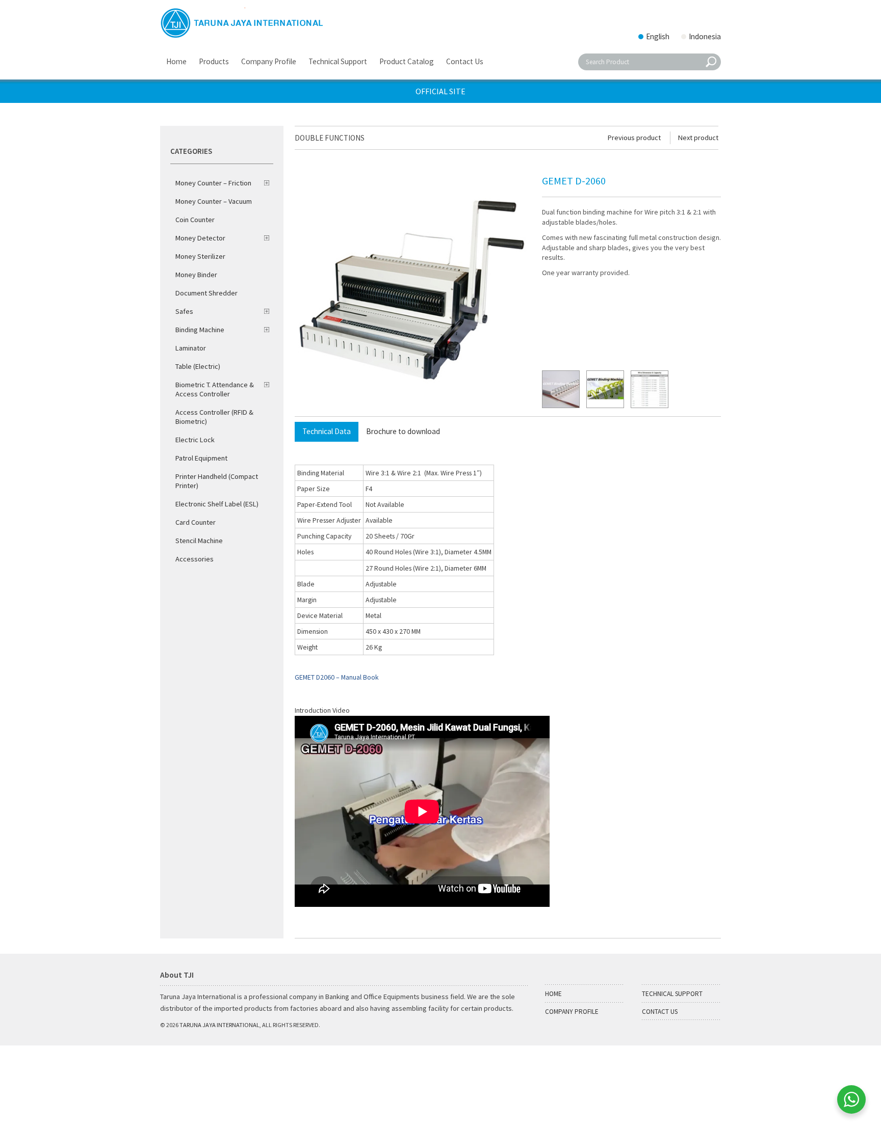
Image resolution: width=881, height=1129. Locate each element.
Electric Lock (195, 439)
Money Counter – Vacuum (213, 201)
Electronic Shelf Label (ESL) (216, 503)
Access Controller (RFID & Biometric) (214, 417)
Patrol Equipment (201, 458)
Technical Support (672, 993)
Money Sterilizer (200, 256)
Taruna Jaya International (219, 1025)
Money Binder (196, 274)
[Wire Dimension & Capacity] (649, 389)
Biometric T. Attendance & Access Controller (214, 389)
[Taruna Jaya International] (242, 23)
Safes (184, 311)
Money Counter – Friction (213, 182)
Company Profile (572, 1011)
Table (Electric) (197, 366)
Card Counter (195, 522)
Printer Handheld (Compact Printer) (216, 481)
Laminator (190, 348)
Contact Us (660, 1011)
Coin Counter (195, 219)
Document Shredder (206, 293)
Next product (698, 137)
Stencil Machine (199, 540)
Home (553, 993)
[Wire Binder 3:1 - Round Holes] (561, 389)
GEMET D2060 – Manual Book (337, 677)
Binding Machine (199, 329)
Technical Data (326, 431)
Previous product (634, 137)
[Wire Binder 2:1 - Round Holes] (605, 389)
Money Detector (200, 238)
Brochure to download (403, 431)
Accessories (194, 558)
